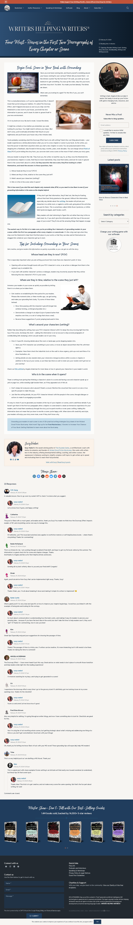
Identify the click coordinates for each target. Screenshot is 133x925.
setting (62, 201)
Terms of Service (52, 911)
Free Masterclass (54, 424)
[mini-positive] (99, 832)
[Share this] (38, 476)
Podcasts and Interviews (77, 868)
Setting (124, 48)
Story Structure (103, 50)
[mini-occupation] (12, 832)
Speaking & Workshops (77, 871)
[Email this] (34, 476)
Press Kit (72, 866)
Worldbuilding (113, 50)
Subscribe (113, 140)
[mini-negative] (120, 832)
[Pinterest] (18, 867)
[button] (23, 8)
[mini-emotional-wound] (34, 832)
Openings (104, 48)
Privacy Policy (40, 911)
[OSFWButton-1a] (113, 244)
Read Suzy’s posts (64, 462)
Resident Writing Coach (114, 48)
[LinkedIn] (14, 867)
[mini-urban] (55, 832)
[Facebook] (6, 867)
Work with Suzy (51, 462)
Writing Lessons (103, 52)
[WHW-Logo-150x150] (7, 8)
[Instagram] (10, 867)
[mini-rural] (77, 832)
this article (19, 369)
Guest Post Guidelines (77, 875)
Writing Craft (122, 50)
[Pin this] (59, 476)
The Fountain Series (62, 448)
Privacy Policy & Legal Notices (79, 873)
